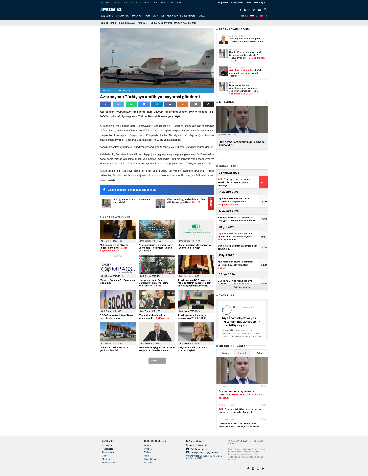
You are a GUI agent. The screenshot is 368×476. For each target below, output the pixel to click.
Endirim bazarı (127, 23)
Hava (146, 456)
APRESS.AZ (241, 441)
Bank (155, 15)
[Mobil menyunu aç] (259, 9)
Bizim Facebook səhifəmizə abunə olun (132, 189)
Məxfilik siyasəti (109, 463)
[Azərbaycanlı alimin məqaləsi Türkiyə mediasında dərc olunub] (223, 39)
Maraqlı (142, 23)
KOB (163, 15)
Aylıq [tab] (259, 353)
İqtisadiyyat (122, 15)
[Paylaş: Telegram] (157, 104)
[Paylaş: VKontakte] (170, 104)
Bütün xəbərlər (242, 287)
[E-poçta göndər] (195, 104)
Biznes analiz (187, 15)
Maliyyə (137, 15)
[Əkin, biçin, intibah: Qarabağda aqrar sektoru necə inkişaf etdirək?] (223, 71)
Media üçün (259, 2)
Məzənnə (148, 463)
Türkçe (147, 452)
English (147, 445)
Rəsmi (147, 15)
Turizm (202, 15)
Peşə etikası (237, 2)
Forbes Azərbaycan (161, 23)
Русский (148, 449)
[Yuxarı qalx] (360, 468)
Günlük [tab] (225, 353)
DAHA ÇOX (157, 360)
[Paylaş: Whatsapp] (131, 104)
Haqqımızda (222, 2)
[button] (208, 104)
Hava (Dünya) (150, 459)
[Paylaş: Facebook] (105, 104)
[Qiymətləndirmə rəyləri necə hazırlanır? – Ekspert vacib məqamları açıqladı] (242, 370)
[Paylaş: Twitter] (118, 104)
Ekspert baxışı (109, 23)
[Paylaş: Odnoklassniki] (182, 104)
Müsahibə (172, 15)
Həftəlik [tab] (242, 353)
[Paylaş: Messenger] (144, 104)
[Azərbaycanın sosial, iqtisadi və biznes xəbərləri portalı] (110, 9)
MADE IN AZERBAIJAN (185, 23)
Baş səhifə (107, 15)
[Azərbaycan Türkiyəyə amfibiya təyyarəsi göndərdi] (157, 58)
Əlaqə (248, 2)
